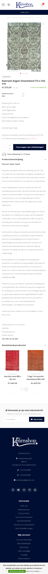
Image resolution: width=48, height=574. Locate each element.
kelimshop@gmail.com (25, 480)
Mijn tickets (24, 547)
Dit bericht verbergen (16, 571)
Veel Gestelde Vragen (24, 528)
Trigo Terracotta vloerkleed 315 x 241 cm (35, 379)
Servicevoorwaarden (24, 517)
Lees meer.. (32, 138)
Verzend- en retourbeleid (24, 525)
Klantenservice (24, 510)
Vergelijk (24, 555)
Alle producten (24, 558)
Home (8, 18)
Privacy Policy (24, 513)
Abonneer (37, 419)
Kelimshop (6, 77)
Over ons (24, 506)
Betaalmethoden (24, 521)
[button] (20, 73)
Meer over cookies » (33, 571)
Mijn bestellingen (24, 543)
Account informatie (24, 540)
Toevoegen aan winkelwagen (30, 147)
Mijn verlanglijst (24, 551)
